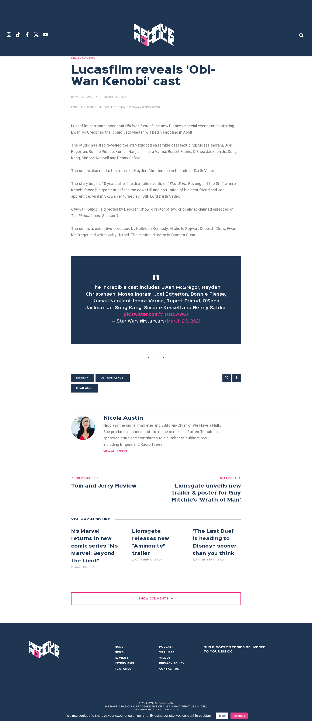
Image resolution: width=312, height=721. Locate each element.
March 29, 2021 (183, 321)
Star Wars (84, 388)
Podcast (166, 647)
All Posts (88, 107)
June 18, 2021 (84, 567)
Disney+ (82, 378)
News (75, 59)
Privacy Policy (172, 663)
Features (123, 669)
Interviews (124, 663)
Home (75, 107)
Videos (165, 658)
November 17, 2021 (210, 560)
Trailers (166, 652)
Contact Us (169, 669)
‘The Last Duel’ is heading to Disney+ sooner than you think (214, 542)
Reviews (122, 658)
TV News (88, 59)
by (84, 97)
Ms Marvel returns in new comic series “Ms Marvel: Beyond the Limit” (94, 546)
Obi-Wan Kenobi (113, 378)
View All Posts (115, 451)
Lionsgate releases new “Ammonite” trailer (150, 542)
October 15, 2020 (148, 560)
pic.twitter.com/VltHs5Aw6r (156, 314)
